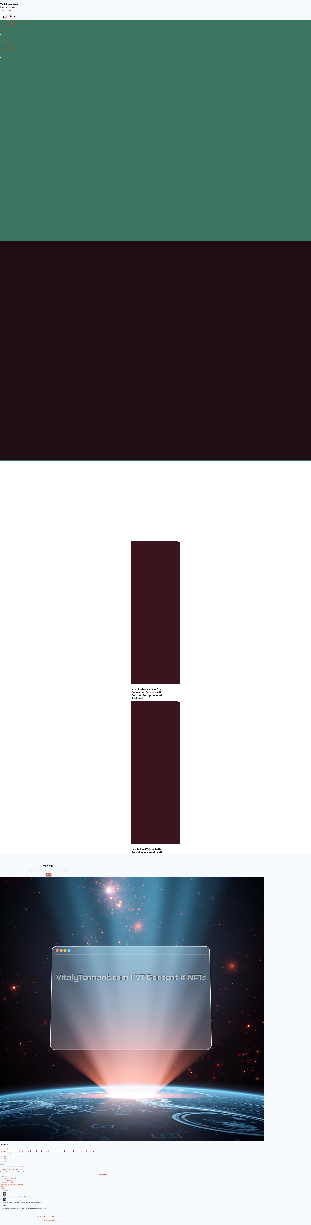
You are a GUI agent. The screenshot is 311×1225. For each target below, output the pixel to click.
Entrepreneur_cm (4, 1166)
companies (11, 1151)
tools (76, 1151)
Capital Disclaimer (10, 1169)
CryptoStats (8, 20)
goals (62, 1151)
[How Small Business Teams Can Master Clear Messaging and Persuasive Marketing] (4, 1206)
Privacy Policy (3, 1169)
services (51, 1151)
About (4, 27)
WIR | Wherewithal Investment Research (12, 1184)
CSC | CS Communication (7, 1180)
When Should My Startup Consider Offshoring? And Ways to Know (21, 1197)
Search (4, 31)
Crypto (4, 18)
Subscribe (5, 28)
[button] (5, 10)
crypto (12, 1154)
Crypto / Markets (22, 1166)
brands (67, 1151)
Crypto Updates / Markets (11, 23)
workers (33, 1151)
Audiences (3, 1186)
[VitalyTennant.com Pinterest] (3, 1164)
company (22, 1151)
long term (94, 1151)
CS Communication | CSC (11, 25)
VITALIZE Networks (13, 1166)
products (57, 1151)
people (28, 1151)
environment (19, 1154)
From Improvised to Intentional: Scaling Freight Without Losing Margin (22, 1203)
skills (8, 1154)
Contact (5, 30)
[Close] (0, 34)
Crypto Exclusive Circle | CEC (12, 22)
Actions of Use (18, 1169)
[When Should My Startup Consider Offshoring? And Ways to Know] (4, 1195)
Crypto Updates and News (8, 1182)
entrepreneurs (82, 1151)
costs (88, 1151)
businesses (4, 1151)
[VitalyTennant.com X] (2, 1164)
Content (5, 40)
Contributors (4, 1190)
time (17, 1151)
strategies (3, 1154)
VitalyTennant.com (11, 1172)
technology (44, 1151)
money (38, 1151)
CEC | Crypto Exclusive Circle (8, 1178)
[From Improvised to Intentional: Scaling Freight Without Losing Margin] (4, 1201)
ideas (71, 1151)
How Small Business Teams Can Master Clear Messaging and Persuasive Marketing (25, 1208)
